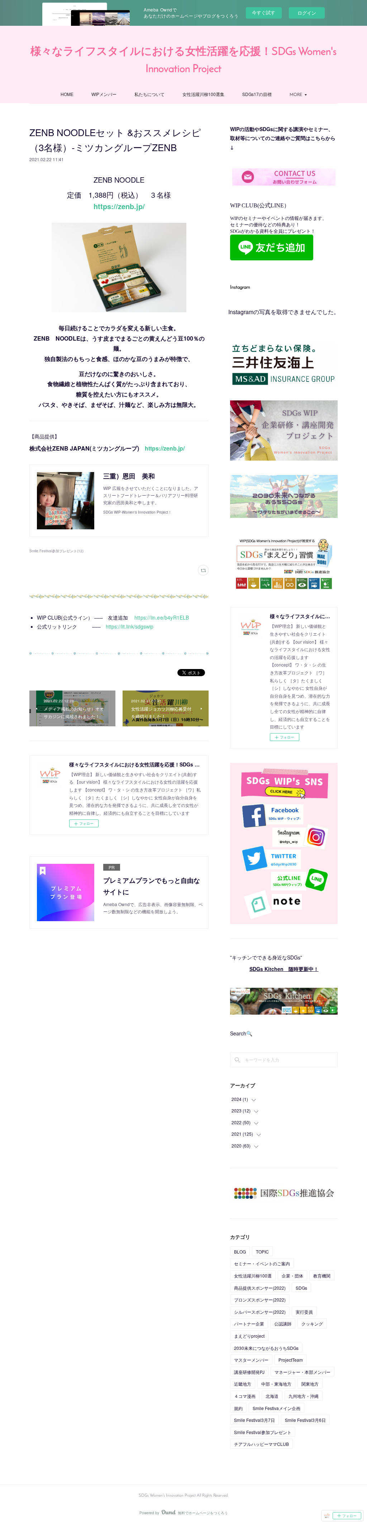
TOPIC (262, 1252)
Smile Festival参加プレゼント (262, 1432)
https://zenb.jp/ (119, 206)
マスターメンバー (251, 1360)
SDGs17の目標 (257, 94)
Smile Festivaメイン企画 (276, 1408)
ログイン (306, 12)
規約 (238, 1408)
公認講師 (282, 1323)
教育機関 (321, 1276)
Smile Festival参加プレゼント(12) (56, 550)
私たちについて (149, 94)
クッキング (312, 1323)
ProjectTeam (290, 1360)
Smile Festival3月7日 (254, 1420)
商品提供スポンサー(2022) (260, 1288)
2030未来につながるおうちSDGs (266, 1348)
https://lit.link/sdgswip (129, 626)
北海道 (272, 1396)
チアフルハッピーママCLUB (261, 1444)
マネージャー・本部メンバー (302, 1372)
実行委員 (304, 1312)
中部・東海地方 (276, 1384)
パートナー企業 (249, 1323)
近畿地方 (242, 1384)
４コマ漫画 (245, 1396)
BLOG (240, 1252)
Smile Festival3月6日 (305, 1420)
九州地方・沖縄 (304, 1396)
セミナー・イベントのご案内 (262, 1263)
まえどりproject (249, 1336)
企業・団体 (292, 1276)
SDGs (301, 1288)
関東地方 (310, 1384)
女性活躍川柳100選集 (203, 94)
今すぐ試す (263, 12)
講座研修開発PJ (249, 1372)
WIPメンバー (103, 94)
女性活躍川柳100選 (253, 1276)
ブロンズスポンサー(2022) (260, 1300)
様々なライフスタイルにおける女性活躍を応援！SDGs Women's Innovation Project (183, 61)
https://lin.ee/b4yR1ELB (161, 617)
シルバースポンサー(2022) (260, 1312)
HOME (67, 94)
